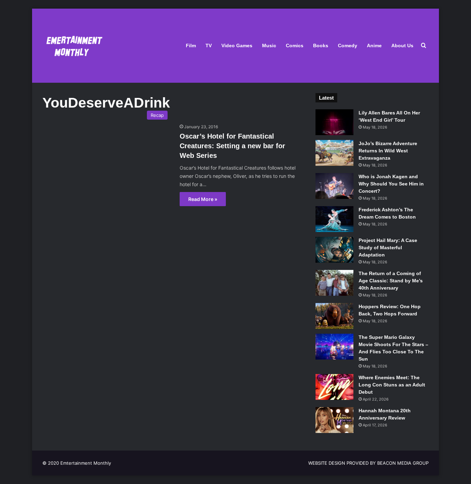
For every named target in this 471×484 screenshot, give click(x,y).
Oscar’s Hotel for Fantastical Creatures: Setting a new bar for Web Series (232, 145)
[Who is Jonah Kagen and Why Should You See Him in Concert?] (334, 186)
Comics (294, 45)
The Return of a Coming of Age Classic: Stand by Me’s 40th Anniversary (391, 281)
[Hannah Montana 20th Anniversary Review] (334, 420)
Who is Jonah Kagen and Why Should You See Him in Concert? (391, 184)
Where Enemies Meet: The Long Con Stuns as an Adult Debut (392, 385)
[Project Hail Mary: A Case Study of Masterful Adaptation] (334, 250)
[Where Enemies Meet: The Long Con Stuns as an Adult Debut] (334, 387)
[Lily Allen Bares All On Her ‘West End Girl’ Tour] (334, 122)
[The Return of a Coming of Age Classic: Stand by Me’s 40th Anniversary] (334, 283)
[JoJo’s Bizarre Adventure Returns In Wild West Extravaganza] (334, 153)
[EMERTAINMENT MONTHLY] (72, 46)
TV (209, 45)
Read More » (202, 199)
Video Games (236, 45)
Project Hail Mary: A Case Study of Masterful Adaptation (388, 248)
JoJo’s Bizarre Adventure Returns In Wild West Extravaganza (388, 151)
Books (320, 45)
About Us (402, 45)
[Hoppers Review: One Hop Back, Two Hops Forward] (334, 316)
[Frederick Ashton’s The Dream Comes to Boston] (334, 219)
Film (191, 45)
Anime (374, 45)
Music (269, 45)
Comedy (347, 45)
